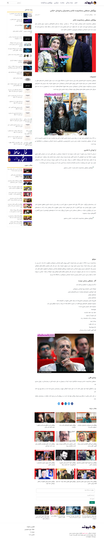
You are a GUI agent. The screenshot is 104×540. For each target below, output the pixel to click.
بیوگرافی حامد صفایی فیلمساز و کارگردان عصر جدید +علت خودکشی (45, 445)
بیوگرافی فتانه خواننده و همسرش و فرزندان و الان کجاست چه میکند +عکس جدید (15, 217)
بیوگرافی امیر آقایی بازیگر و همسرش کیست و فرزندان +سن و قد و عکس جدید (15, 206)
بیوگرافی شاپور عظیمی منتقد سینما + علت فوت (66, 481)
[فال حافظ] (20, 155)
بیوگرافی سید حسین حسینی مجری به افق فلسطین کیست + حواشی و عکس (15, 194)
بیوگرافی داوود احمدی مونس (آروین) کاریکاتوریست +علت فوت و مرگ (68, 464)
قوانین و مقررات (30, 527)
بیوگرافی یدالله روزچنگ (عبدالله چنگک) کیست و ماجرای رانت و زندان (16, 211)
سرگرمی (56, 3)
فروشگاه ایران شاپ (18, 25)
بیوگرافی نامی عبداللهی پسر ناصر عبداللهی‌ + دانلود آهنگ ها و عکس (45, 426)
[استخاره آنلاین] (20, 162)
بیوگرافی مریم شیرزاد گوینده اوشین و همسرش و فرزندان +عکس (87, 464)
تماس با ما (31, 535)
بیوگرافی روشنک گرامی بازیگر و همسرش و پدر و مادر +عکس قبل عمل (15, 223)
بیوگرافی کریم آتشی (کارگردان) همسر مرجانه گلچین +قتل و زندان (87, 445)
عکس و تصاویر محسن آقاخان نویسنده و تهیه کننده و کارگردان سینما (66, 445)
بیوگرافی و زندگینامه (46, 3)
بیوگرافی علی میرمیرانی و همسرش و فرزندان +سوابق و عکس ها (87, 426)
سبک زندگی (69, 3)
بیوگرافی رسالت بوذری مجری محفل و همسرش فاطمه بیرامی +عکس (86, 482)
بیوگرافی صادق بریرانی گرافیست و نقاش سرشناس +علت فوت (46, 482)
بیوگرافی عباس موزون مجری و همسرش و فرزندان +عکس (46, 464)
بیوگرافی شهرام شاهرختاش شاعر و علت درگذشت (67, 426)
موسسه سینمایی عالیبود (17, 78)
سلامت (62, 3)
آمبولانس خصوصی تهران (17, 31)
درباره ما (32, 532)
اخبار (76, 3)
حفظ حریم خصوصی (29, 529)
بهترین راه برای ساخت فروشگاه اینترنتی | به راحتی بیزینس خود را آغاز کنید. (15, 44)
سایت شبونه (85, 533)
